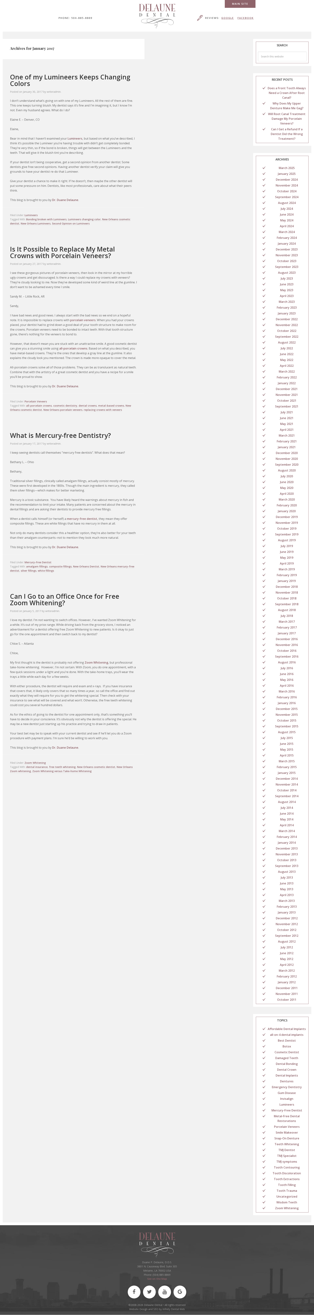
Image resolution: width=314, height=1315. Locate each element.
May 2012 (286, 959)
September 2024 (286, 197)
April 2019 (287, 563)
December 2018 (287, 587)
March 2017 (287, 622)
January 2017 (287, 633)
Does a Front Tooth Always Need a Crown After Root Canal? (287, 93)
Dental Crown (286, 1070)
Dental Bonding (287, 1064)
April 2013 (287, 895)
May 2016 (286, 680)
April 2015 (287, 755)
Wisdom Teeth (286, 1202)
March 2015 (287, 761)
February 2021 (287, 441)
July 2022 (287, 348)
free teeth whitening (62, 767)
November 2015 (287, 715)
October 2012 (286, 930)
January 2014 (287, 843)
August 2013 (287, 872)
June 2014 (286, 814)
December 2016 (287, 639)
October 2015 (286, 720)
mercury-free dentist (82, 519)
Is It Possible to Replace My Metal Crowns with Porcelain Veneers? (62, 252)
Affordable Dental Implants (287, 1029)
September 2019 (286, 534)
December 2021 (287, 389)
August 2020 (287, 470)
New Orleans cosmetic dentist (96, 767)
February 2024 (287, 238)
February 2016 (287, 697)
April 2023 (287, 296)
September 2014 (286, 796)
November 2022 (287, 325)
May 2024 (286, 220)
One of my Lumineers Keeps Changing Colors (70, 80)
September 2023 (286, 267)
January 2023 (287, 313)
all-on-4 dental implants (286, 1035)
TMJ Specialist (287, 1156)
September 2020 (286, 465)
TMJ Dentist (286, 1150)
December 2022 (287, 319)
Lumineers (75, 138)
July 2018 (287, 616)
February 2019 (287, 575)
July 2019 (287, 546)
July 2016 (287, 668)
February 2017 (287, 627)
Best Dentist (287, 1041)
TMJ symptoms (286, 1162)
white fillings (46, 570)
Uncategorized (286, 1196)
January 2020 (287, 511)
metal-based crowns (111, 405)
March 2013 (287, 901)
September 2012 (286, 936)
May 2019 (286, 558)
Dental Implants (287, 1075)
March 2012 (287, 971)
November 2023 (287, 255)
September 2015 (286, 726)
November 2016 (287, 645)
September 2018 (286, 604)
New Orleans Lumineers (36, 223)
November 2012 (287, 924)
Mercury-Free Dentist (38, 562)
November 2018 (287, 593)
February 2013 (287, 907)
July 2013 (287, 878)
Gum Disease (287, 1093)
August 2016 (287, 662)
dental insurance (37, 767)
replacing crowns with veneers (103, 409)
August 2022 (287, 342)
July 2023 (287, 278)
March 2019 (287, 569)
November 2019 (287, 523)
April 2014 (287, 825)
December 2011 (287, 988)
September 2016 (286, 656)
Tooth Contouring (287, 1167)
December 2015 (287, 709)
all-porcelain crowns (73, 348)
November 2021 (287, 395)
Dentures (286, 1081)
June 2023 (286, 284)
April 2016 (287, 686)
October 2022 (286, 331)
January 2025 (287, 174)
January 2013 (287, 912)
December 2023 (287, 249)
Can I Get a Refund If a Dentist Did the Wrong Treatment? (287, 134)
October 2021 (286, 401)
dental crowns (88, 405)
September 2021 (286, 406)
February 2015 (287, 767)
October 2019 (286, 529)
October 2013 (286, 860)
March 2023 (287, 302)
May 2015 (286, 750)
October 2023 (286, 261)
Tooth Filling (287, 1185)
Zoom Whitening (96, 662)
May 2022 (286, 360)
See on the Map (157, 1279)
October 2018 (286, 598)
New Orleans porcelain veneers (62, 409)
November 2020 (287, 459)
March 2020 (287, 499)
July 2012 (287, 947)
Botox (287, 1046)
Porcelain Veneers (36, 401)
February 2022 (287, 377)
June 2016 (286, 674)
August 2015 (287, 732)
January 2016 (287, 703)
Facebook (245, 18)
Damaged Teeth (286, 1058)
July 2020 (287, 476)
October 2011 (286, 1000)
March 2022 (287, 372)
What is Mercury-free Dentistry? (60, 435)
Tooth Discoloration (287, 1173)
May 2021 (286, 424)
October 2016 (286, 651)
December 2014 (287, 779)
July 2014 (287, 808)
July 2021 (287, 412)
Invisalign (286, 1099)
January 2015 (287, 773)
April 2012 (287, 965)
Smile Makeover (287, 1133)
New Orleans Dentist (86, 566)
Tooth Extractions (287, 1179)
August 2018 (287, 610)
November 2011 (287, 994)
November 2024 (287, 185)
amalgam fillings (37, 566)
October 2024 (286, 191)
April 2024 (287, 226)
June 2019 (286, 552)
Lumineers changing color (84, 219)
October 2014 (286, 790)
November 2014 (287, 784)
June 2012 (286, 953)
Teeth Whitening (287, 1144)
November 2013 (287, 854)
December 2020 (287, 453)
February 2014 (287, 837)
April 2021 (287, 430)
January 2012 (287, 982)
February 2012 (287, 976)
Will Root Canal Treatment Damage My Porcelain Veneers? (286, 118)
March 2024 (287, 232)
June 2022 (286, 354)
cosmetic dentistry (65, 405)
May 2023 (286, 290)
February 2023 (287, 308)
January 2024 (287, 244)
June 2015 (286, 744)
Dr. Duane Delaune (65, 200)
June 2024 (286, 214)
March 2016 (287, 691)
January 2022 (287, 383)
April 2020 (287, 494)
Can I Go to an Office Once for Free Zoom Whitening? (64, 599)
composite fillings (60, 566)
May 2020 (286, 488)
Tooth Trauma (287, 1191)
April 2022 (287, 366)
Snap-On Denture (286, 1138)
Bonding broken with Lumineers (46, 219)
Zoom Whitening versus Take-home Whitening (62, 771)
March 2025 (287, 168)
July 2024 (287, 209)
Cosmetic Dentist (287, 1052)
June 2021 (286, 418)
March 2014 (287, 831)
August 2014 (287, 802)
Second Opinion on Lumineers (71, 223)
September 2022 (286, 337)
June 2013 (286, 883)
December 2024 (287, 180)
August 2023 (287, 273)
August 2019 (287, 540)
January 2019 (287, 581)
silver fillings (28, 570)
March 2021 (287, 435)
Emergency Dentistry (287, 1087)
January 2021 (287, 447)
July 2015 (287, 738)
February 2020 (287, 505)
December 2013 (287, 848)
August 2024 (287, 203)
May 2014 (286, 819)
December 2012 (287, 918)
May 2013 (286, 889)
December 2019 (287, 517)
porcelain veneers (83, 320)
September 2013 (286, 866)
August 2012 (287, 941)
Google (227, 18)
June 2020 (286, 482)
